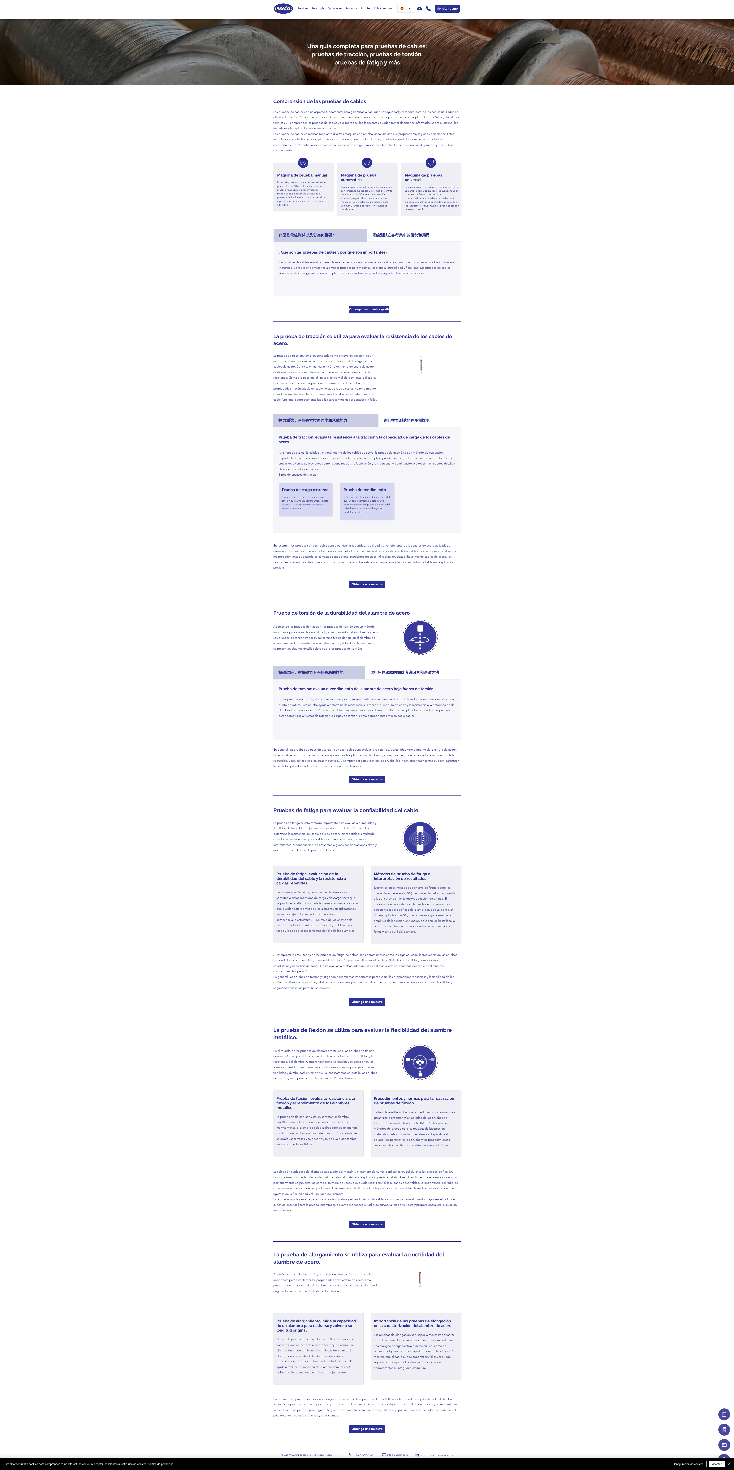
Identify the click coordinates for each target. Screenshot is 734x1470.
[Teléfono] (724, 1430)
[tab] (320, 235)
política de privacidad (161, 1464)
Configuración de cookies (688, 1464)
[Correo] (724, 1445)
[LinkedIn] (417, 1455)
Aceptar (717, 1464)
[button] (303, 9)
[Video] (724, 1414)
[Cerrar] (729, 1464)
